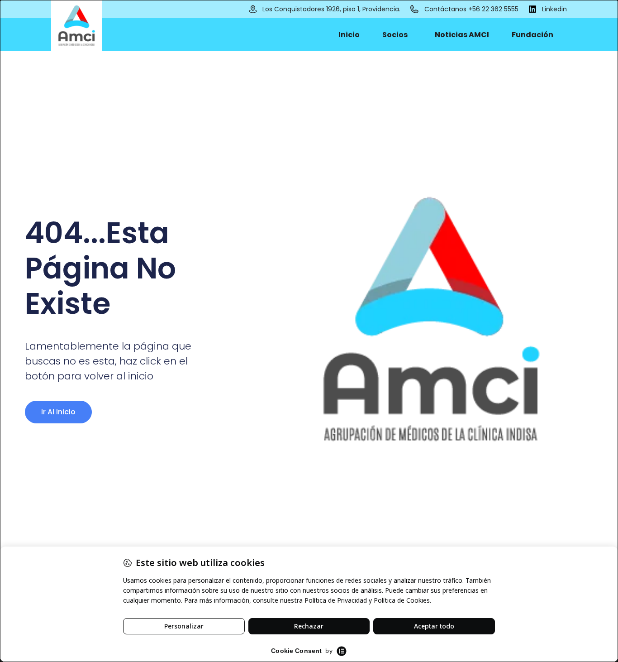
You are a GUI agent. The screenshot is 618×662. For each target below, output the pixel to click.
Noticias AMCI (462, 34)
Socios (395, 34)
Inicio (349, 34)
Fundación (532, 34)
